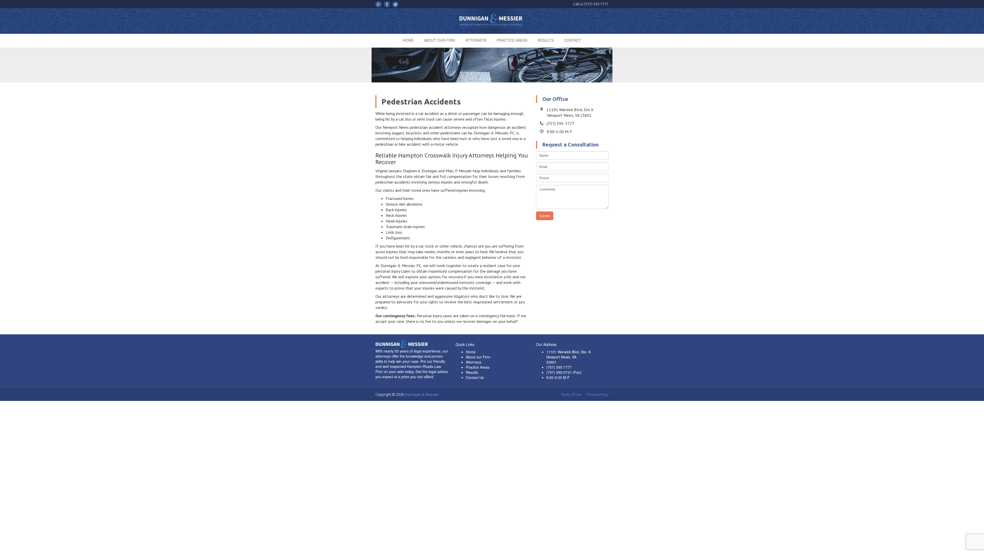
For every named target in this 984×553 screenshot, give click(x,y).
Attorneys (473, 362)
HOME (408, 40)
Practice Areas (477, 367)
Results (472, 372)
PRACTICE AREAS (512, 40)
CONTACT (572, 40)
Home (471, 351)
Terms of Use (571, 394)
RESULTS (546, 40)
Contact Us (475, 377)
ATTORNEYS (475, 40)
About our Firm (478, 356)
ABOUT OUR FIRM (439, 40)
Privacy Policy (598, 394)
